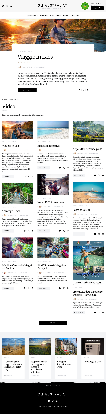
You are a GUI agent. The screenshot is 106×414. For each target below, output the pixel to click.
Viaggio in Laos (35, 57)
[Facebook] (3, 6)
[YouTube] (11, 6)
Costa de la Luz (81, 210)
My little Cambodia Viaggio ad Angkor (17, 267)
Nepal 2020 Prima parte (50, 202)
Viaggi (24, 51)
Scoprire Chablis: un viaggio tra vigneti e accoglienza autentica (39, 366)
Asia (19, 51)
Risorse (66, 15)
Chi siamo (44, 15)
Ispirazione (75, 15)
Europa (75, 206)
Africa (75, 288)
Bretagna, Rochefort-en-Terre (64, 364)
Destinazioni (31, 15)
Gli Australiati (53, 5)
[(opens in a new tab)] (92, 346)
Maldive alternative (48, 145)
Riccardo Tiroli (27, 67)
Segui (96, 8)
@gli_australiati (97, 3)
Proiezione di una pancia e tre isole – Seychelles (87, 293)
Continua (26, 90)
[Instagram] (7, 6)
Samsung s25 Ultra (93, 361)
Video (58, 15)
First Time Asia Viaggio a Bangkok (51, 267)
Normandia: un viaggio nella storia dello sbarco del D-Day (13, 365)
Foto (52, 15)
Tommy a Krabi (11, 211)
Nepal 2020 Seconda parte (87, 149)
